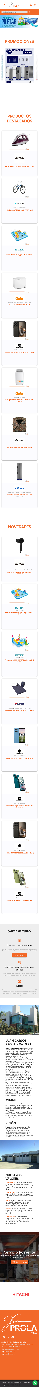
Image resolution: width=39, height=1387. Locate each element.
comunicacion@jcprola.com (12, 1349)
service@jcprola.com (10, 1353)
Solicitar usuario (19, 955)
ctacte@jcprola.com (10, 1354)
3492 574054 (7, 1348)
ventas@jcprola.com (10, 1351)
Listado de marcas (20, 1262)
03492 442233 (18, 1346)
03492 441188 (8, 1346)
